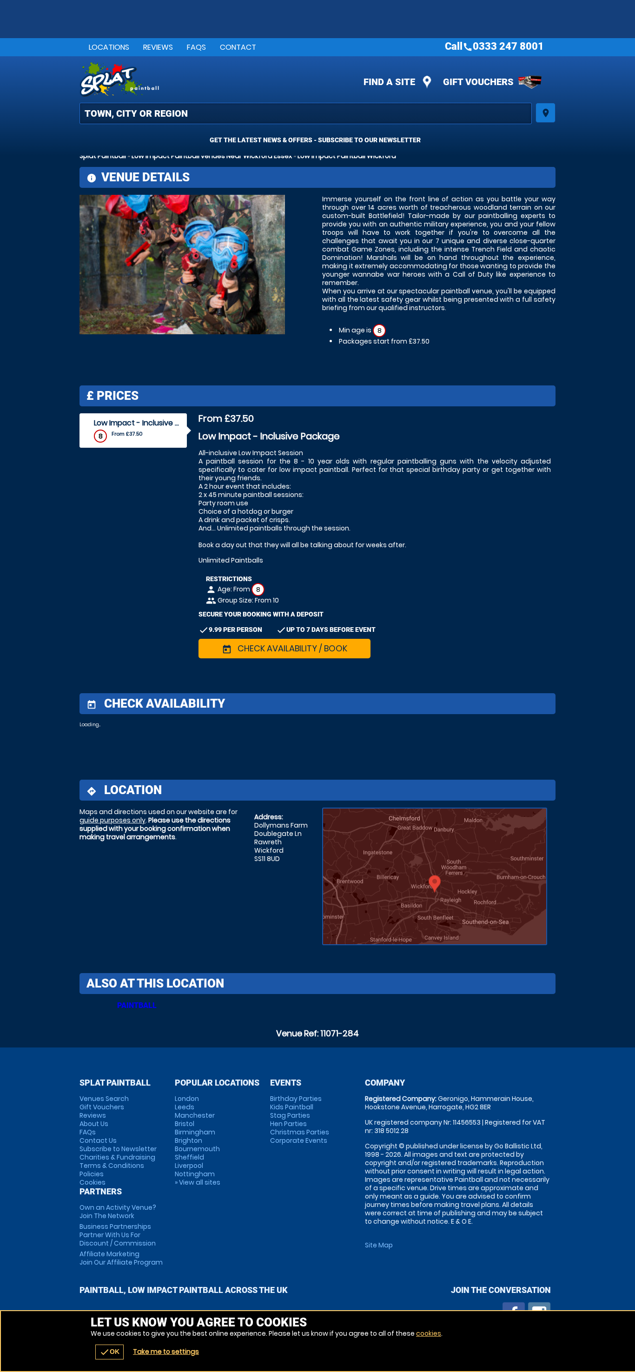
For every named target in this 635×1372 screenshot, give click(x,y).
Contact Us (98, 1140)
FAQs (196, 47)
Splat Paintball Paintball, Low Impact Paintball (234, 79)
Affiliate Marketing (121, 1258)
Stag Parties (290, 1115)
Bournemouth (197, 1148)
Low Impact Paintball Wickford (347, 155)
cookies (428, 1333)
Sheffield (189, 1157)
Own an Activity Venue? (117, 1211)
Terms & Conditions (111, 1165)
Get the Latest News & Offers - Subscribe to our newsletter (315, 140)
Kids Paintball (291, 1107)
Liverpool (189, 1165)
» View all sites (197, 1182)
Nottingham (195, 1174)
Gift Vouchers (478, 81)
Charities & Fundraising (117, 1157)
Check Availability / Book (284, 648)
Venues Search (104, 1098)
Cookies (92, 1182)
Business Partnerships (117, 1235)
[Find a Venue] (305, 113)
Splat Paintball (102, 155)
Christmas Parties (299, 1132)
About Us (93, 1123)
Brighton (188, 1140)
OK (109, 1352)
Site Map (379, 1245)
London (187, 1098)
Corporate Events (298, 1140)
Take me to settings (166, 1351)
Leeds (184, 1107)
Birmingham (195, 1132)
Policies (91, 1174)
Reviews (158, 47)
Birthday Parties (296, 1098)
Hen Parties (288, 1123)
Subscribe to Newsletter (118, 1148)
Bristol (184, 1123)
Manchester (195, 1115)
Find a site (389, 81)
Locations (109, 47)
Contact (238, 47)
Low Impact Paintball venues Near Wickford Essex (212, 155)
